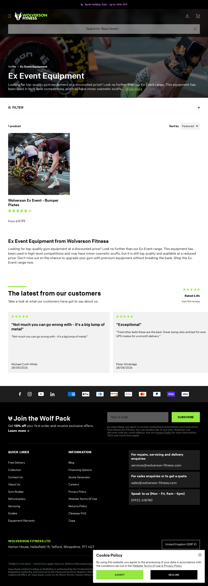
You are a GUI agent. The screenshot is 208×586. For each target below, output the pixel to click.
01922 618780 (142, 500)
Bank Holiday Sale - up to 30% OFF (106, 4)
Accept (120, 574)
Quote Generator (79, 477)
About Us (14, 484)
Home (12, 66)
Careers (73, 484)
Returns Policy (77, 506)
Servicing (14, 506)
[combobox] (104, 29)
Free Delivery (16, 462)
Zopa (71, 520)
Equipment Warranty (21, 520)
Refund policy (17, 499)
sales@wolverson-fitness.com (154, 483)
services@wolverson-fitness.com (156, 465)
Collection (14, 470)
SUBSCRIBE (186, 417)
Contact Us (15, 477)
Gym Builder (16, 492)
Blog (71, 462)
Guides (12, 513)
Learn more (17, 431)
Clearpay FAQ (77, 513)
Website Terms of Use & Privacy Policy (157, 566)
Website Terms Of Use (82, 499)
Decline (174, 574)
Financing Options (80, 470)
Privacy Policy (163, 432)
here (91, 563)
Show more (134, 89)
